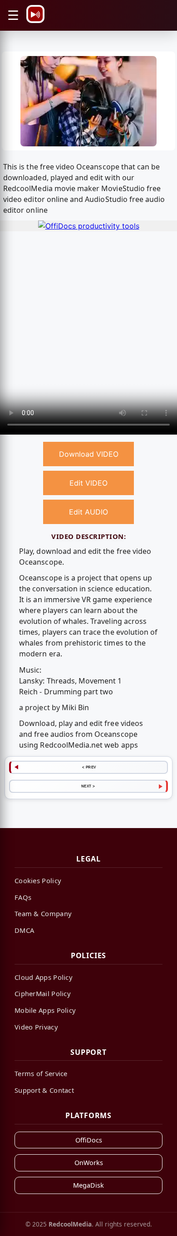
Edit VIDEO (88, 482)
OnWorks (88, 1162)
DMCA (24, 930)
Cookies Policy (38, 880)
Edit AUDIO (88, 511)
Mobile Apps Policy (45, 1010)
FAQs (23, 897)
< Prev (89, 767)
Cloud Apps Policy (44, 977)
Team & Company (43, 913)
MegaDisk (88, 1185)
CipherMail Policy (43, 993)
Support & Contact (44, 1090)
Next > (88, 786)
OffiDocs (88, 1140)
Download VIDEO (88, 454)
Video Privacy (36, 1026)
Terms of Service (41, 1073)
